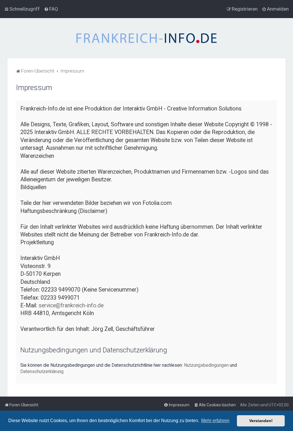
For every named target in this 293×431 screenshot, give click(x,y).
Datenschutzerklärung (42, 371)
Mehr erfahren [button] (215, 420)
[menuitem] (51, 9)
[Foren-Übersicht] (146, 38)
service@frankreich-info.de (71, 305)
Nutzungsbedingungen (206, 365)
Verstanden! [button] (261, 420)
